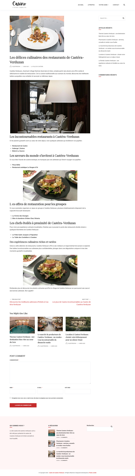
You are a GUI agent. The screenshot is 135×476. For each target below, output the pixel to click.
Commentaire (14, 360)
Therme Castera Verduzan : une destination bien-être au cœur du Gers (22, 339)
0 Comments (64, 437)
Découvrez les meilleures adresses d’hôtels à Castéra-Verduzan (29, 303)
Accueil (81, 5)
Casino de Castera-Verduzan (56, 472)
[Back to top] (133, 474)
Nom (11, 387)
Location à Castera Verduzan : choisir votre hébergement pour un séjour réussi (77, 337)
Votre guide (103, 5)
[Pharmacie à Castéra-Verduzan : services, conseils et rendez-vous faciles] (51, 443)
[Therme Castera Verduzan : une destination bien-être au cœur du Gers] (51, 433)
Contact (116, 5)
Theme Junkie (92, 472)
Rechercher (90, 425)
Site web (67, 387)
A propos (91, 5)
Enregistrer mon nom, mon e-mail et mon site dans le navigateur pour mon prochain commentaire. (37, 398)
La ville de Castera (37, 66)
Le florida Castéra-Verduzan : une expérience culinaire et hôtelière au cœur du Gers (112, 63)
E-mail (39, 387)
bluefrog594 (16, 66)
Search (123, 18)
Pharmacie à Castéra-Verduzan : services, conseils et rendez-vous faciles (65, 443)
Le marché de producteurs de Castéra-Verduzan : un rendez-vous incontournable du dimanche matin (111, 48)
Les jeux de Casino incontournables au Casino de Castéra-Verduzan (71, 303)
